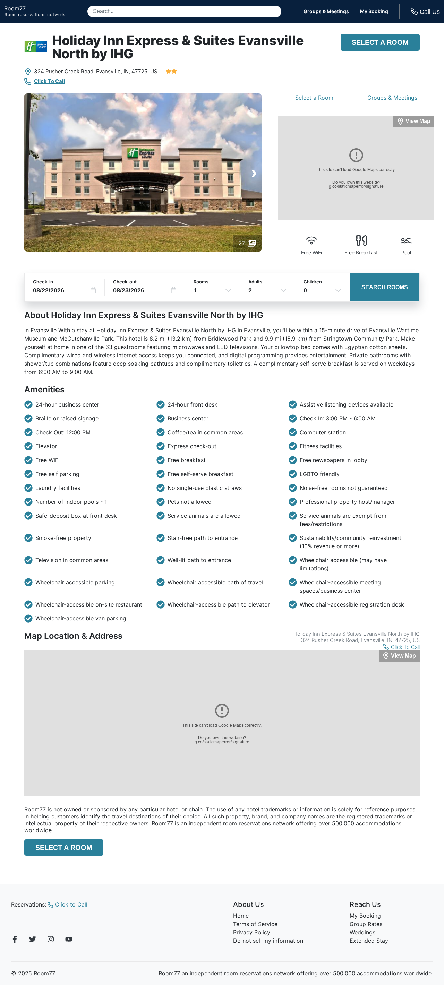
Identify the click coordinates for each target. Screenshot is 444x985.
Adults (255, 281)
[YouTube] (68, 940)
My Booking (374, 11)
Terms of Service (255, 923)
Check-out (125, 281)
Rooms (201, 281)
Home (241, 915)
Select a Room (380, 42)
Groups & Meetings (326, 11)
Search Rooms (384, 287)
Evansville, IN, (113, 71)
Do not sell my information (268, 940)
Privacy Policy (251, 932)
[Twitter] (32, 940)
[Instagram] (50, 940)
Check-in (43, 281)
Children (313, 281)
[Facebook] (14, 940)
